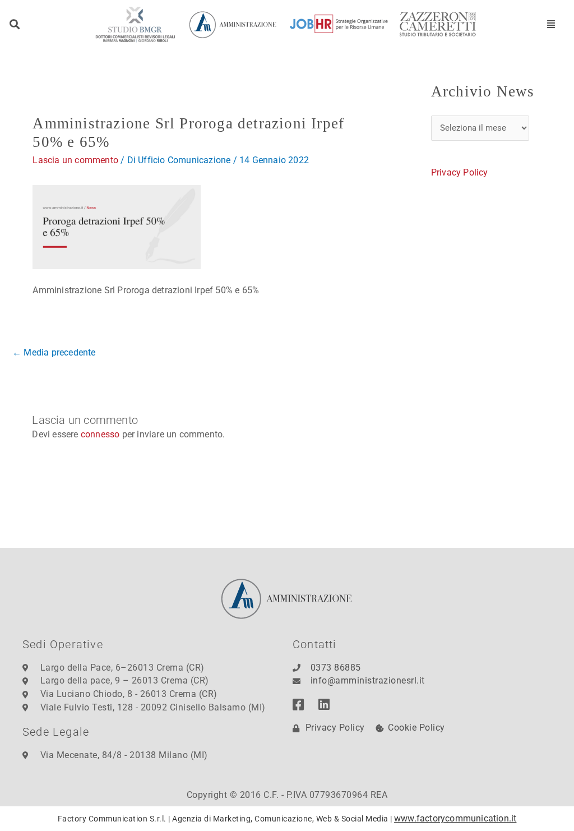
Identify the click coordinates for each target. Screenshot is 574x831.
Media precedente (54, 352)
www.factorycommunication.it (455, 818)
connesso (100, 434)
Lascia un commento (75, 160)
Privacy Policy (459, 172)
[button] (15, 24)
